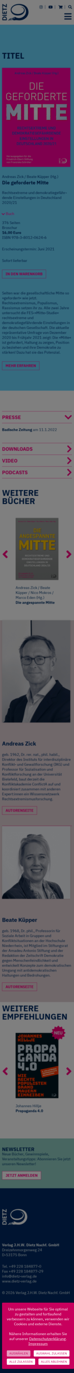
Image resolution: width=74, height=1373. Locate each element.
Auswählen (18, 1353)
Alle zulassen (21, 1362)
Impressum (38, 1343)
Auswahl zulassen (51, 1353)
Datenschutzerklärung (47, 1338)
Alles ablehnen (54, 1362)
